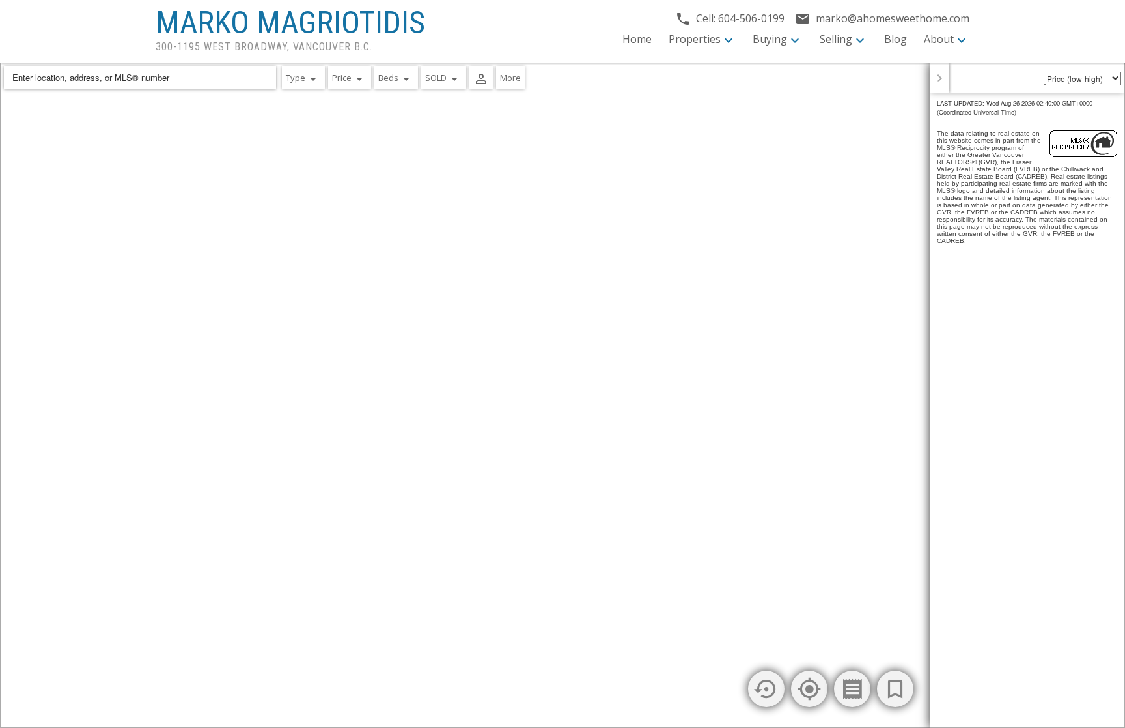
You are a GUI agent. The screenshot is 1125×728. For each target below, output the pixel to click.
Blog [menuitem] (895, 39)
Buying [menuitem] (770, 39)
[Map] (562, 395)
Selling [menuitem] (836, 39)
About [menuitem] (939, 39)
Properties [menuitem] (695, 39)
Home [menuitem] (637, 39)
